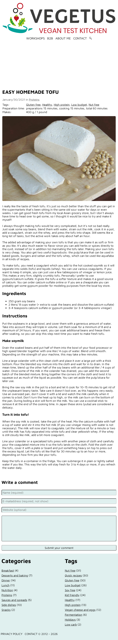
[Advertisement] (59, 63)
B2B (50, 38)
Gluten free (33, 104)
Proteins (34, 99)
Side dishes (9, 605)
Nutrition (7, 590)
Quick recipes (73, 575)
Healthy (47, 104)
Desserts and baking (15, 575)
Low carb (71, 624)
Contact (80, 38)
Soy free (70, 590)
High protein (62, 104)
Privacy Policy (11, 634)
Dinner (6, 580)
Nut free (94, 104)
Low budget (79, 104)
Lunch (6, 585)
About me (63, 38)
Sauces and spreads (14, 600)
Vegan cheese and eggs (80, 609)
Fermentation (73, 614)
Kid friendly (72, 595)
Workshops (35, 38)
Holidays (70, 619)
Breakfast (8, 570)
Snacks (6, 609)
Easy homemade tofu (30, 92)
